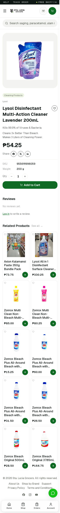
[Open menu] (4, 10)
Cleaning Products (13, 95)
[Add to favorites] (54, 108)
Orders (37, 508)
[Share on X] (21, 154)
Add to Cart (32, 185)
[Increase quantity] (25, 176)
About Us (14, 483)
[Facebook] (24, 495)
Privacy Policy (16, 488)
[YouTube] (36, 495)
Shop (23, 508)
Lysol (5, 101)
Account (51, 508)
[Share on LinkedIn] (28, 154)
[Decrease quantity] (11, 176)
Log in (6, 214)
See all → (37, 226)
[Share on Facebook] (13, 154)
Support (46, 483)
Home (9, 508)
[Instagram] (30, 495)
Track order (19, 2)
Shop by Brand (30, 483)
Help (4, 2)
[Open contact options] (52, 493)
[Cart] (52, 11)
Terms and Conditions (39, 488)
